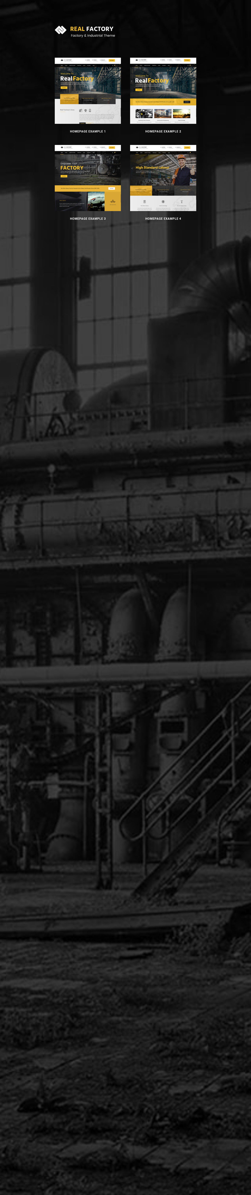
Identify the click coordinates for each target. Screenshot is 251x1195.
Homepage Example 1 (88, 131)
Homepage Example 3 (88, 218)
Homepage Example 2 (163, 131)
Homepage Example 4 (163, 218)
